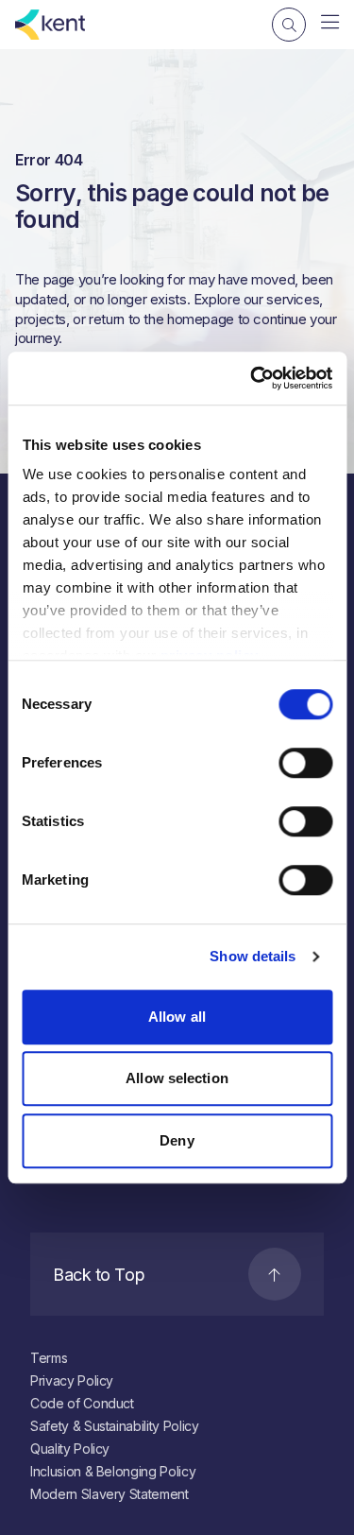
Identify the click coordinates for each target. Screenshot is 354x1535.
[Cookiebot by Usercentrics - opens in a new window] (252, 378)
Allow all (177, 1017)
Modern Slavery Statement (109, 1494)
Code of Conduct (82, 1403)
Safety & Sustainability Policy (114, 1426)
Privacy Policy (71, 1380)
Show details (252, 956)
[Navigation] (330, 22)
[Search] (289, 25)
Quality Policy (70, 1448)
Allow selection (177, 1078)
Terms (48, 1358)
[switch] (305, 763)
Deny (177, 1140)
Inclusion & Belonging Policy (112, 1471)
